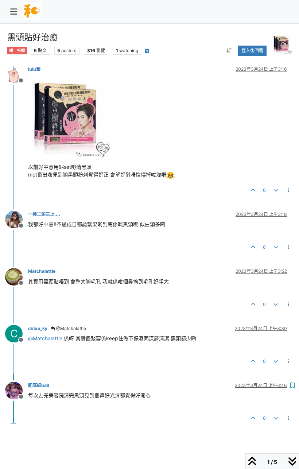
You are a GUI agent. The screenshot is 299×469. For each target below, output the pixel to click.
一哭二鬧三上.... (44, 214)
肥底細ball (38, 385)
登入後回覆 (252, 50)
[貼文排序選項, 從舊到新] (229, 51)
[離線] (16, 74)
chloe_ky (37, 328)
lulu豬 (34, 69)
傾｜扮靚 (17, 50)
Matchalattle (41, 271)
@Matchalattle (70, 328)
